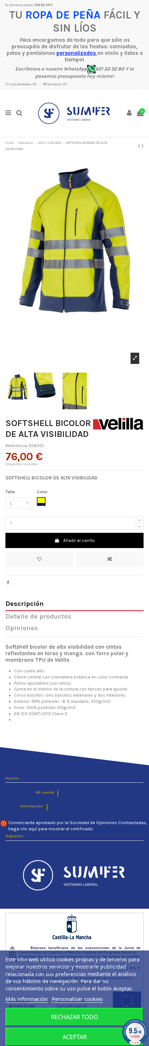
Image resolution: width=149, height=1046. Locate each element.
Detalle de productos (38, 616)
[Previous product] (139, 146)
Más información (26, 998)
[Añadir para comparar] (110, 559)
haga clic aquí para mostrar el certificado (50, 828)
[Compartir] (8, 582)
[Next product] (142, 146)
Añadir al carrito (79, 540)
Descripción (24, 604)
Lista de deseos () (23, 84)
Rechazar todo (74, 1017)
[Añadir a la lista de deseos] (39, 559)
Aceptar (75, 1037)
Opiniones (21, 628)
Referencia (16, 445)
